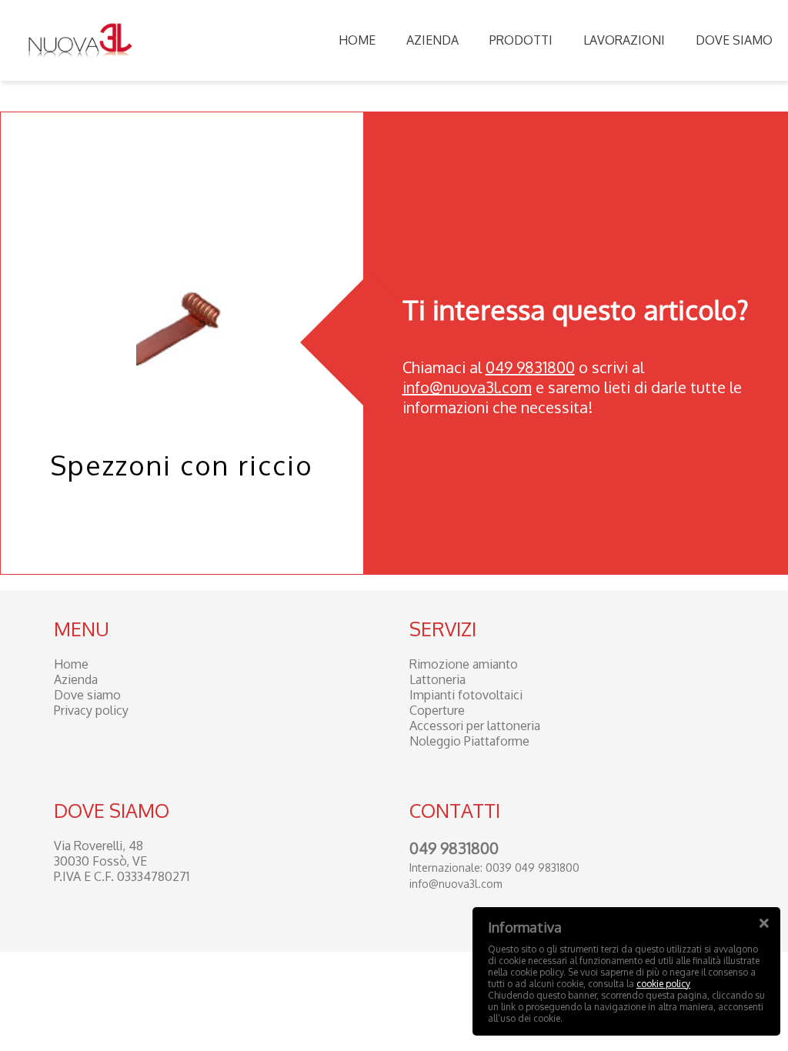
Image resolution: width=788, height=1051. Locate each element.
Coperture (437, 710)
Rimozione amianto (463, 664)
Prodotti (521, 40)
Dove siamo (734, 40)
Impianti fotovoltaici (466, 694)
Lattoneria (437, 679)
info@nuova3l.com (467, 387)
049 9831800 (530, 367)
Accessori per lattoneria (474, 725)
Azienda (432, 40)
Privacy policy (91, 710)
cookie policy (663, 983)
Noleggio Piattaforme (469, 741)
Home (357, 40)
